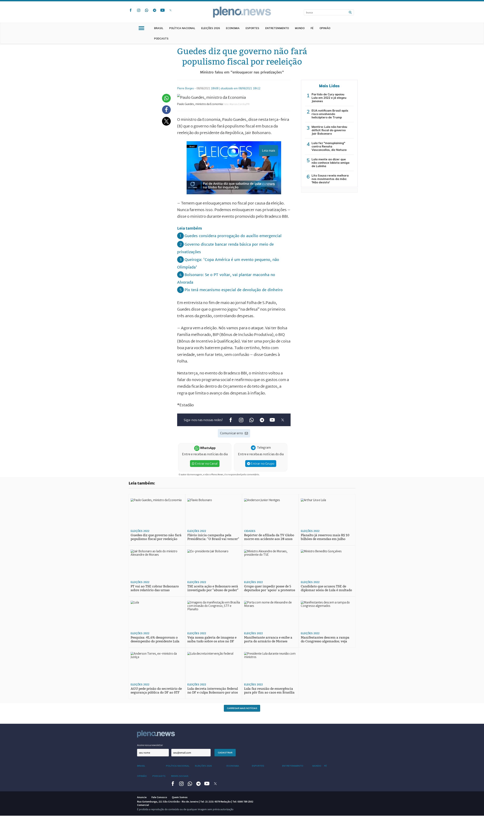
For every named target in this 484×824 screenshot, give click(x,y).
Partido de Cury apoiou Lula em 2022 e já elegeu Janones (329, 98)
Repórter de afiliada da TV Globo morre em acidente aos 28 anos (269, 537)
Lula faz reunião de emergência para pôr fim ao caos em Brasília (269, 690)
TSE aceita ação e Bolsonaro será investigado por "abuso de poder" (212, 588)
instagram (138, 10)
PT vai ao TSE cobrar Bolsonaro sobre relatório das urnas (155, 588)
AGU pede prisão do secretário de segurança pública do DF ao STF (156, 690)
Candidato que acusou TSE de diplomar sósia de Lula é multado (326, 588)
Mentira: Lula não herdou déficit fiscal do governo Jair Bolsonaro (329, 130)
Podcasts (161, 38)
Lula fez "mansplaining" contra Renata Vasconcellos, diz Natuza (329, 146)
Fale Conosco (159, 797)
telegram (154, 10)
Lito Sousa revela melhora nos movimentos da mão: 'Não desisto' (330, 179)
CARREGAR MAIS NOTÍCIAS (242, 708)
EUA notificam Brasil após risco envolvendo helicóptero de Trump (330, 114)
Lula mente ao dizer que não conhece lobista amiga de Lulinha (330, 162)
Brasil (158, 28)
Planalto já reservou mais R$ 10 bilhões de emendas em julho (325, 537)
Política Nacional (182, 28)
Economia (233, 28)
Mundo (300, 28)
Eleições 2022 (140, 530)
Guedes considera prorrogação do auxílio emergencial (233, 235)
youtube (162, 10)
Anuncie (142, 797)
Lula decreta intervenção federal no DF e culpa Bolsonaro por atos (212, 690)
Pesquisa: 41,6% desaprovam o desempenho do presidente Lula (155, 639)
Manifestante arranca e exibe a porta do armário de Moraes (268, 639)
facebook (130, 10)
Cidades (249, 530)
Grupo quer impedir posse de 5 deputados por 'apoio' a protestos (269, 588)
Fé (312, 28)
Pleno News (242, 12)
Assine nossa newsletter (150, 745)
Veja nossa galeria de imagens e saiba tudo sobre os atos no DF (212, 639)
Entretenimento (277, 28)
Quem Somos (180, 797)
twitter (170, 10)
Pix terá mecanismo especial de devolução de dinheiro (234, 289)
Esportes (252, 28)
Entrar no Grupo (262, 463)
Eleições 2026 (210, 28)
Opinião (325, 28)
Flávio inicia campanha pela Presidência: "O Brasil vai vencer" (213, 537)
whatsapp (146, 10)
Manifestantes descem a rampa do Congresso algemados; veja (325, 639)
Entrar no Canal (206, 463)
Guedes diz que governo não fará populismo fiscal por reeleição (156, 537)
